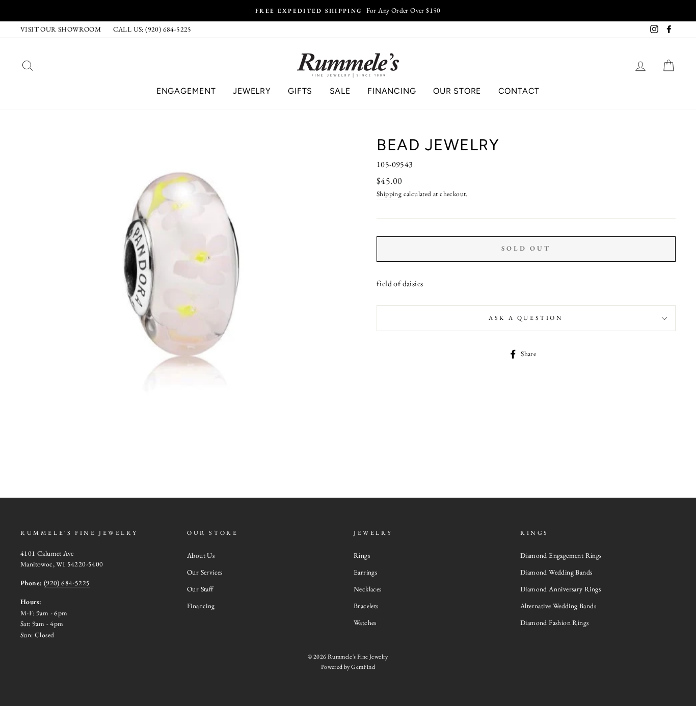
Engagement (186, 91)
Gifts (300, 91)
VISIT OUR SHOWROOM (60, 29)
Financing (391, 91)
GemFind (363, 667)
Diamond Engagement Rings (561, 555)
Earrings (365, 572)
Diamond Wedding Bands (556, 572)
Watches (365, 622)
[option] (348, 10)
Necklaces (368, 588)
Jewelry (252, 91)
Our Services (205, 572)
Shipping (389, 193)
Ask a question (526, 318)
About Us (201, 555)
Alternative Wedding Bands (558, 605)
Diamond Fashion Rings (554, 622)
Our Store (457, 91)
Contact (519, 91)
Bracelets (366, 605)
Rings (362, 555)
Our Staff (200, 588)
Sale (340, 91)
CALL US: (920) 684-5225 (152, 29)
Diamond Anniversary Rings (560, 588)
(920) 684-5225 (67, 582)
